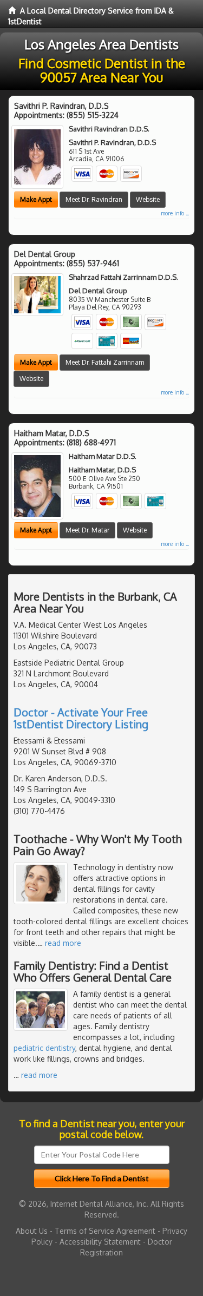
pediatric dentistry (44, 1047)
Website (148, 199)
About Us (32, 1230)
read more (63, 943)
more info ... (175, 213)
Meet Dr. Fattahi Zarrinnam (105, 362)
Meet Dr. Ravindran (94, 199)
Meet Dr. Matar (87, 530)
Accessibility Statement (100, 1241)
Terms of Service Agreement (105, 1230)
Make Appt (36, 199)
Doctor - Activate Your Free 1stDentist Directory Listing (81, 718)
